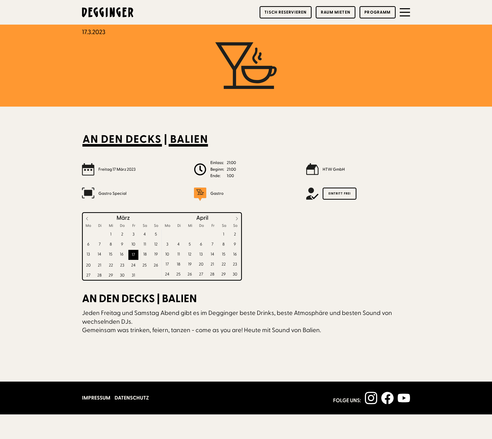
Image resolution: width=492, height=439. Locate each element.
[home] (107, 12)
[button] (405, 12)
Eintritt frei (340, 193)
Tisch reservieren (285, 12)
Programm (377, 12)
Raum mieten (335, 12)
